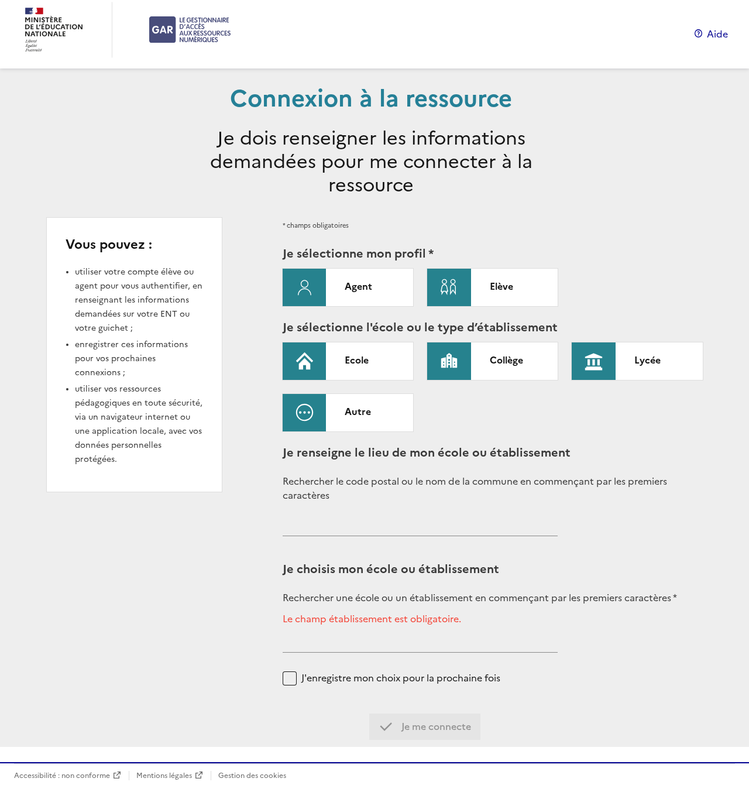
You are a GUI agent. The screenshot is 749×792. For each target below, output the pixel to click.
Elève (501, 286)
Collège (506, 360)
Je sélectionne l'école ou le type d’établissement (420, 327)
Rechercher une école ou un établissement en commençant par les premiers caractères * (480, 598)
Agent (358, 286)
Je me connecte (435, 726)
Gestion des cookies (252, 775)
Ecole (357, 360)
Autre (358, 411)
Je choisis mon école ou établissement (391, 569)
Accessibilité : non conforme (62, 775)
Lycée (647, 360)
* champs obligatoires (316, 225)
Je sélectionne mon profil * (358, 253)
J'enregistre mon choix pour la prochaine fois (400, 678)
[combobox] (420, 527)
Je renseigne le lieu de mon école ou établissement (427, 452)
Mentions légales (164, 775)
